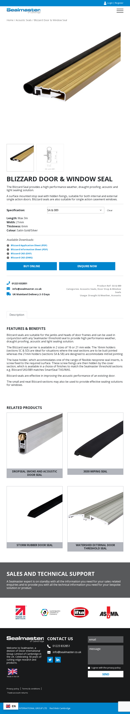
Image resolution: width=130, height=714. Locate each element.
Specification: (16, 210)
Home (10, 20)
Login (110, 2)
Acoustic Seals (24, 20)
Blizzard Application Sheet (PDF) (29, 245)
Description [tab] (16, 315)
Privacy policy (13, 688)
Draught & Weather (99, 295)
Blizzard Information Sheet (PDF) (29, 249)
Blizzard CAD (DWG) (21, 257)
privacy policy (114, 667)
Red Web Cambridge (60, 708)
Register (119, 2)
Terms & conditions (31, 688)
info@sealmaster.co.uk (27, 288)
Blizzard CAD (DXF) (21, 253)
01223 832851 (19, 283)
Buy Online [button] (32, 266)
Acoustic (116, 295)
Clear (110, 210)
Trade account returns (17, 692)
